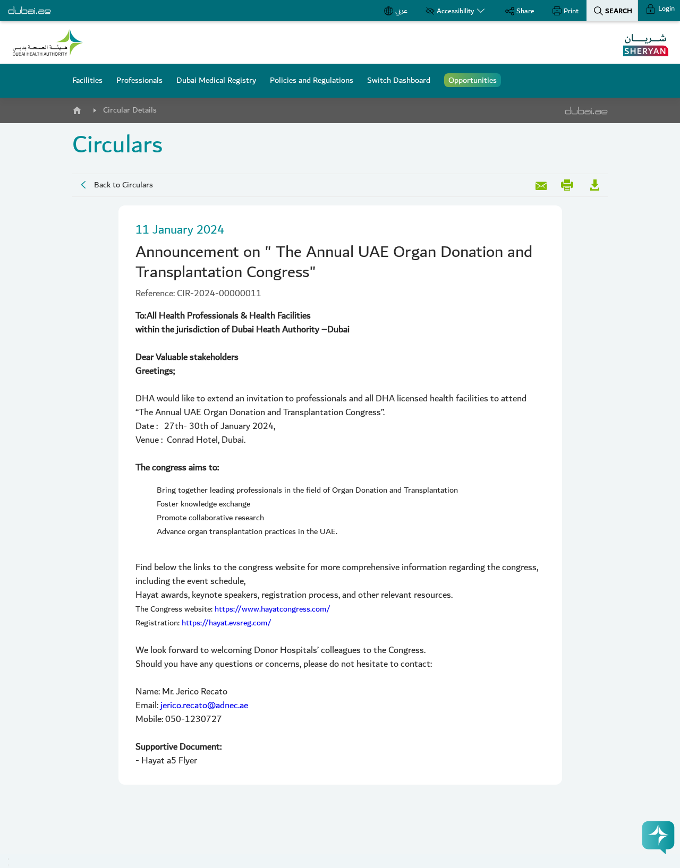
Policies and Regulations (311, 80)
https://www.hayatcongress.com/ (272, 609)
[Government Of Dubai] (48, 42)
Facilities (87, 80)
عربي (401, 10)
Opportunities (472, 80)
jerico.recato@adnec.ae (204, 705)
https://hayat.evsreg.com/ (226, 623)
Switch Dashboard (398, 80)
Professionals (139, 80)
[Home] (76, 108)
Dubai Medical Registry (216, 80)
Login (666, 8)
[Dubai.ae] (29, 10)
